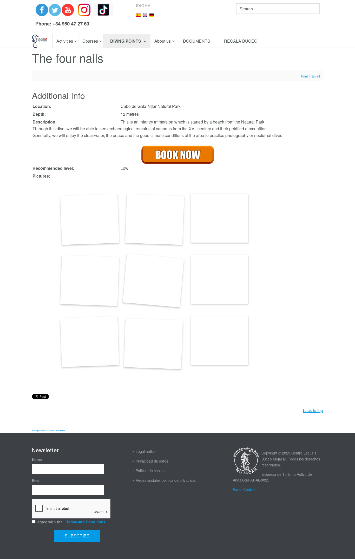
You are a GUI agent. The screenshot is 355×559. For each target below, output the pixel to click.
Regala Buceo (240, 41)
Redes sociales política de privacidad (166, 480)
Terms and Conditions (86, 521)
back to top (313, 410)
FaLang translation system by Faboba (48, 430)
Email (37, 480)
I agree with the (70, 521)
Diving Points (126, 41)
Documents (196, 41)
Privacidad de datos (152, 461)
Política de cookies (151, 470)
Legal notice (146, 451)
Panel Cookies (245, 489)
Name (37, 459)
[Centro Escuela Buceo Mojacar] (39, 41)
